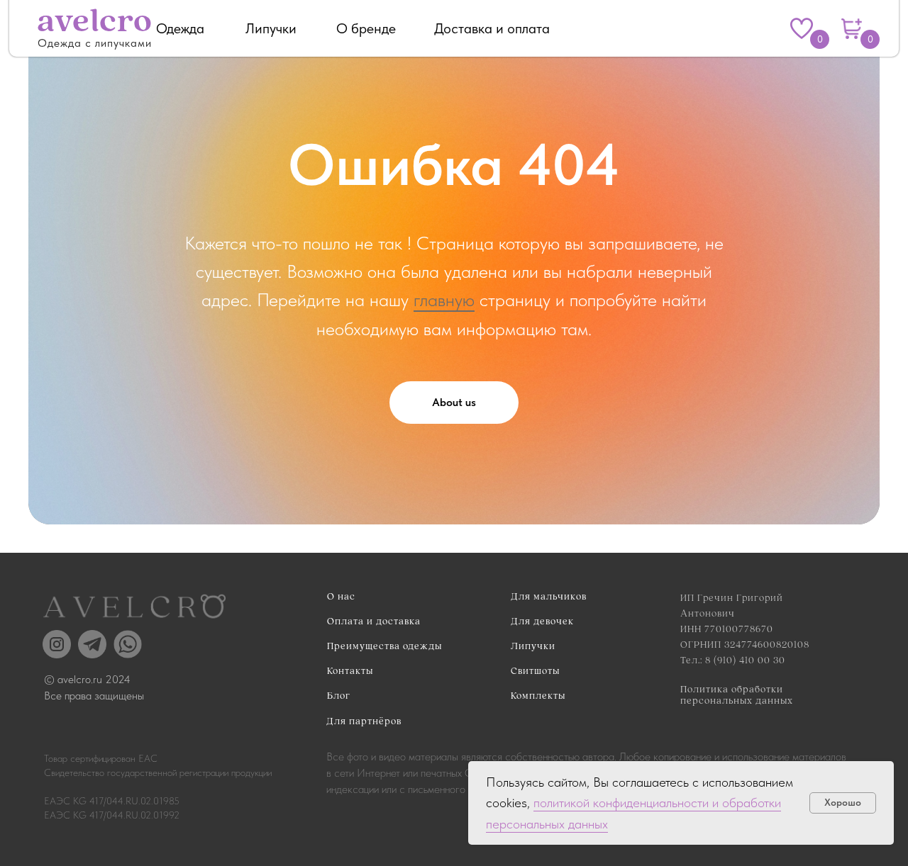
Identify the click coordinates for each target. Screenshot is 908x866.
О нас (341, 597)
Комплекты (538, 696)
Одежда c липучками (95, 43)
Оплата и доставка (374, 621)
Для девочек (542, 621)
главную (444, 299)
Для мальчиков (549, 597)
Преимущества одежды (384, 646)
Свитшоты (535, 671)
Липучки (271, 28)
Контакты (350, 671)
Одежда (180, 28)
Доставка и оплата (492, 28)
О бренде (366, 28)
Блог (338, 696)
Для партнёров (364, 721)
